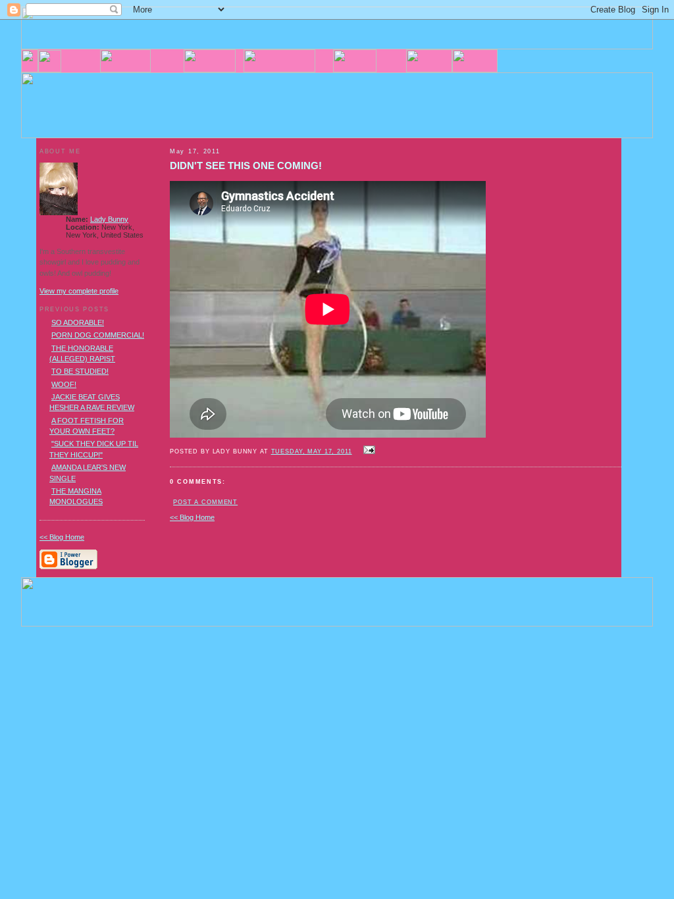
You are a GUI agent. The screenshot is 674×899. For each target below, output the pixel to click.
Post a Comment (205, 502)
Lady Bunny (109, 219)
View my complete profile (78, 291)
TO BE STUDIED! (80, 371)
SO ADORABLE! (77, 322)
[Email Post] (367, 451)
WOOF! (63, 384)
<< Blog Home (192, 517)
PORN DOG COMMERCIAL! (97, 335)
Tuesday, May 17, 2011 (311, 451)
